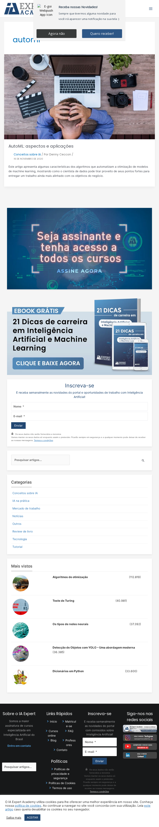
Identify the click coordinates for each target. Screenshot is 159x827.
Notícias (17, 516)
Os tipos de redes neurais (70, 624)
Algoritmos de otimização (70, 577)
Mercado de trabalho (26, 508)
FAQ (70, 731)
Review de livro (22, 531)
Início (53, 721)
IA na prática (20, 500)
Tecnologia (19, 539)
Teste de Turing (63, 600)
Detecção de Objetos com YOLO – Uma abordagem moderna (94, 647)
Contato (62, 750)
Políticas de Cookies (62, 783)
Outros (16, 523)
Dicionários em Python (68, 671)
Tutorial (17, 546)
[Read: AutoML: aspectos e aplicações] (79, 96)
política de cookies (28, 806)
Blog (53, 740)
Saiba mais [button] (13, 818)
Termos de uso (62, 788)
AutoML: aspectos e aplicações (40, 146)
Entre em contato (19, 745)
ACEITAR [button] (32, 817)
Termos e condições (43, 440)
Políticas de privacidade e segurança (60, 774)
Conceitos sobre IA (27, 154)
